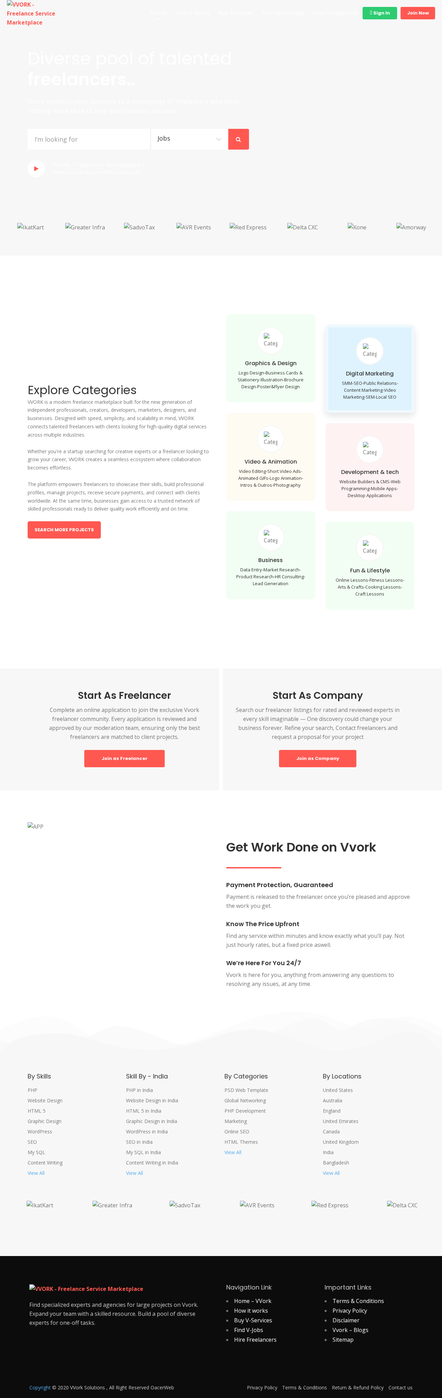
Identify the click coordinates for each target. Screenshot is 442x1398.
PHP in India (139, 1090)
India (328, 1152)
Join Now (418, 13)
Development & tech (370, 472)
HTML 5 (37, 1111)
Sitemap (343, 1339)
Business (270, 560)
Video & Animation (270, 462)
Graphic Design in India (151, 1121)
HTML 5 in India (143, 1111)
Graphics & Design (271, 363)
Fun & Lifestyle (370, 570)
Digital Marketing (370, 374)
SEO (32, 1142)
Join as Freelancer (124, 758)
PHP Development (245, 1111)
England (331, 1111)
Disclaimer (346, 1320)
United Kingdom (341, 1142)
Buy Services (236, 13)
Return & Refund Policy (358, 1387)
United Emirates (340, 1121)
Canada (331, 1131)
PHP (32, 1090)
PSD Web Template (246, 1090)
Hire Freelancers (255, 1339)
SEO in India (139, 1142)
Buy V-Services (253, 1320)
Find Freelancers (335, 13)
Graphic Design (44, 1121)
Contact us (400, 1387)
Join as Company (317, 758)
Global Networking (245, 1100)
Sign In (381, 13)
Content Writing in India (152, 1163)
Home (159, 13)
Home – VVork (252, 1301)
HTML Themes (241, 1142)
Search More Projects (64, 529)
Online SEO (236, 1131)
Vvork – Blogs (350, 1330)
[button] (10, 233)
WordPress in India (147, 1131)
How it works (193, 13)
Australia (332, 1100)
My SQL (36, 1152)
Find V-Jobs (248, 1330)
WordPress (40, 1131)
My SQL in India (143, 1152)
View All (36, 1173)
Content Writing (45, 1163)
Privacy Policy (350, 1310)
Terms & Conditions (358, 1301)
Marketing (235, 1121)
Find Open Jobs (283, 13)
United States (338, 1090)
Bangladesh (336, 1163)
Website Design (45, 1100)
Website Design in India (152, 1100)
